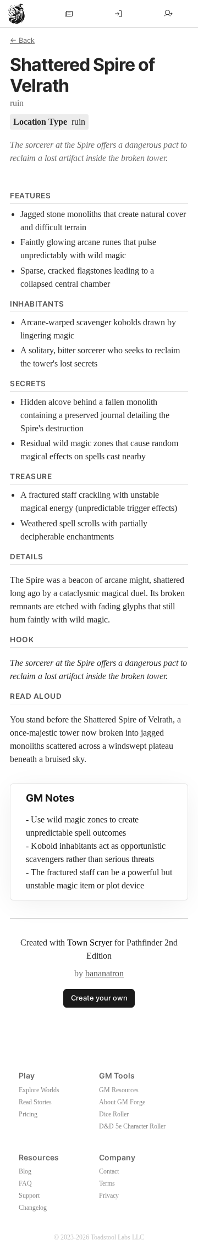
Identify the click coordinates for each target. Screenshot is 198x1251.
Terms (107, 1183)
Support (29, 1195)
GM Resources (119, 1090)
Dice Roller (114, 1114)
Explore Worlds (39, 1090)
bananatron (104, 973)
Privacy (109, 1195)
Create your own (99, 998)
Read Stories (35, 1102)
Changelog (33, 1207)
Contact (109, 1171)
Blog (25, 1171)
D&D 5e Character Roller (132, 1126)
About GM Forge (122, 1102)
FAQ (25, 1183)
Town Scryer (89, 942)
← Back (22, 40)
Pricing (28, 1114)
